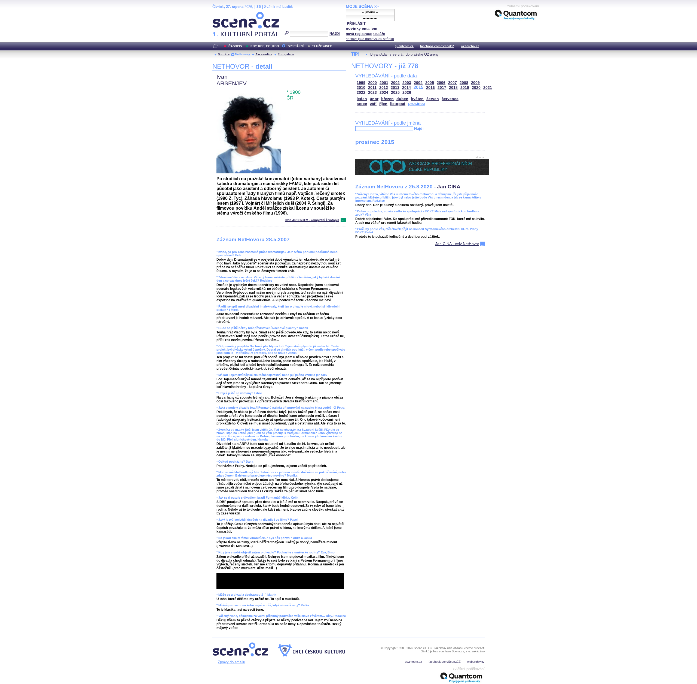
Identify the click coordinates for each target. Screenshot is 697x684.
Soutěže (224, 54)
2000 (372, 83)
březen (387, 99)
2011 (372, 88)
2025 (395, 93)
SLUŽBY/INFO (322, 46)
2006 (441, 83)
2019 (464, 88)
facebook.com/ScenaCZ (437, 46)
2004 (418, 83)
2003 (406, 83)
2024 (384, 93)
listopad (397, 104)
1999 (361, 83)
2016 (430, 88)
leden (362, 99)
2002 (395, 83)
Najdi (419, 128)
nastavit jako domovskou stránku (370, 39)
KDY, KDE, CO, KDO (264, 46)
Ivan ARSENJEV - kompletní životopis (312, 220)
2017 (442, 88)
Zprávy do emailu (231, 662)
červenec (450, 99)
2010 (361, 88)
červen (432, 99)
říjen (383, 104)
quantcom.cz (404, 46)
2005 (429, 83)
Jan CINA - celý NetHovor (457, 244)
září (373, 104)
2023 (372, 93)
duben (402, 99)
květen (417, 99)
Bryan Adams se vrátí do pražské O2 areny (404, 54)
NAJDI (334, 34)
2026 (406, 93)
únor (374, 99)
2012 (383, 88)
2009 (475, 83)
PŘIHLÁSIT (356, 24)
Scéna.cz (221, 14)
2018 (453, 88)
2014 (406, 88)
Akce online (263, 54)
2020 (476, 88)
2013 (395, 88)
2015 (418, 87)
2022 (361, 93)
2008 (464, 83)
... (343, 220)
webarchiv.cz (470, 46)
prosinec (416, 103)
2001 (384, 83)
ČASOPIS (235, 46)
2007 (452, 83)
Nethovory (242, 54)
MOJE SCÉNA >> (362, 6)
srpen (362, 104)
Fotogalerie (286, 54)
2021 (487, 88)
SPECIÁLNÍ (296, 46)
